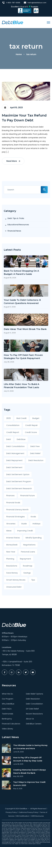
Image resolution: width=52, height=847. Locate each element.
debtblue (21, 439)
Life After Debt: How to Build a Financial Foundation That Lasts (21, 386)
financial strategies (15, 516)
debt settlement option (17, 474)
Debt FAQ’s (6, 708)
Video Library (7, 728)
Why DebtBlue (8, 704)
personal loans (28, 551)
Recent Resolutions (34, 713)
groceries (10, 523)
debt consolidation (15, 446)
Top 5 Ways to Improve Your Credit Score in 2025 (29, 783)
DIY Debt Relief (32, 708)
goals (33, 516)
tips (33, 579)
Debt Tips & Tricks (16, 218)
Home (19, 54)
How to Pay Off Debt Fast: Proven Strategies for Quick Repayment (23, 356)
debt (8, 439)
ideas (8, 530)
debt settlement (14, 467)
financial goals (13, 502)
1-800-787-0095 (13, 2)
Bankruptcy (7, 718)
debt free (35, 446)
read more (11, 161)
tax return (31, 54)
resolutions (11, 565)
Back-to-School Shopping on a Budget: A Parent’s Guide (21, 272)
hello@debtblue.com (37, 2)
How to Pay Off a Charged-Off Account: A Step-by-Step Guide (27, 759)
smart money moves (15, 579)
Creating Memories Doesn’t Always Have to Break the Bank (29, 771)
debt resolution (35, 460)
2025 (8, 418)
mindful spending (34, 537)
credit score (31, 432)
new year (10, 551)
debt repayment (14, 460)
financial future (27, 495)
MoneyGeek (11, 544)
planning (10, 558)
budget (35, 418)
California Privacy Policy (28, 812)
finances (10, 495)
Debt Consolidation (34, 704)
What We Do (7, 694)
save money (12, 572)
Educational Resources (18, 224)
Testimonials (7, 713)
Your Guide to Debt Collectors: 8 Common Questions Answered (22, 301)
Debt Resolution (33, 699)
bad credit (22, 418)
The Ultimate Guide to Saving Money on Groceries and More (30, 747)
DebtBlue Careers (33, 723)
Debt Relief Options (34, 694)
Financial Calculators (11, 723)
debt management (15, 453)
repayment (25, 558)
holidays (36, 523)
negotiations (29, 544)
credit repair (31, 425)
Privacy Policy (11, 812)
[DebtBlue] (12, 22)
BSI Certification (22, 816)
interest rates (13, 537)
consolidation (12, 425)
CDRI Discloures (37, 816)
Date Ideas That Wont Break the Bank (25, 329)
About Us (30, 718)
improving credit (25, 530)
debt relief (35, 453)
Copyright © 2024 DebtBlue (16, 808)
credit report (12, 432)
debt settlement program (18, 481)
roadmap (27, 565)
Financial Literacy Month (17, 509)
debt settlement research (19, 488)
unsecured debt (14, 586)
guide (24, 523)
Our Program (7, 699)
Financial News (14, 230)
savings (27, 572)
